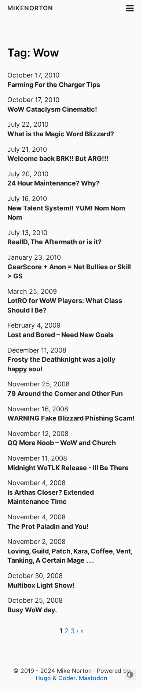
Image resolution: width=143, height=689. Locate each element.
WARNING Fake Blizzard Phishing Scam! (71, 418)
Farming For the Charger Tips (53, 85)
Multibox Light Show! (40, 585)
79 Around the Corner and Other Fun (65, 393)
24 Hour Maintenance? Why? (53, 183)
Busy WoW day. (32, 610)
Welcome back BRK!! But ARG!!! (58, 158)
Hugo (43, 678)
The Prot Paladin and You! (48, 526)
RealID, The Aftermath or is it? (54, 242)
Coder (67, 678)
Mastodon (93, 678)
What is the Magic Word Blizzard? (60, 134)
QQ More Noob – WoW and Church (61, 443)
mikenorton (30, 8)
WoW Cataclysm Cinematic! (52, 109)
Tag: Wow (33, 52)
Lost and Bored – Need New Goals (60, 335)
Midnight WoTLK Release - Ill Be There (68, 468)
